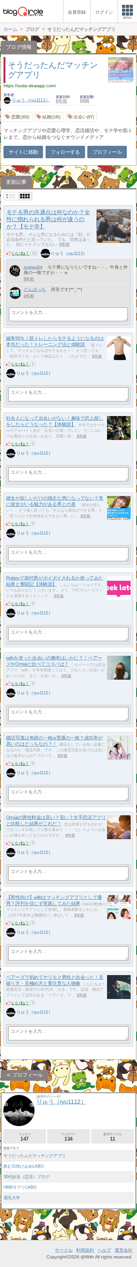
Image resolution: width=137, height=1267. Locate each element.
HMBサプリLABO (20, 1187)
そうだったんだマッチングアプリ (35, 1155)
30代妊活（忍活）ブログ (26, 1176)
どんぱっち (35, 289)
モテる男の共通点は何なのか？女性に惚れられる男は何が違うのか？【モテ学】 (48, 219)
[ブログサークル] (23, 11)
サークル (64, 1250)
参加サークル (112, 1137)
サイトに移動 (23, 152)
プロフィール (107, 152)
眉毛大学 (12, 1197)
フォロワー (68, 1137)
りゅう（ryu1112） (31, 100)
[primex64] (15, 271)
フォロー (24, 1137)
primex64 (33, 267)
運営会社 (124, 1250)
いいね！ (21, 253)
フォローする (65, 152)
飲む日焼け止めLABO (24, 1166)
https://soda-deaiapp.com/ (30, 85)
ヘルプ (104, 1250)
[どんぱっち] (15, 293)
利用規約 (85, 1250)
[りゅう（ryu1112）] (45, 253)
